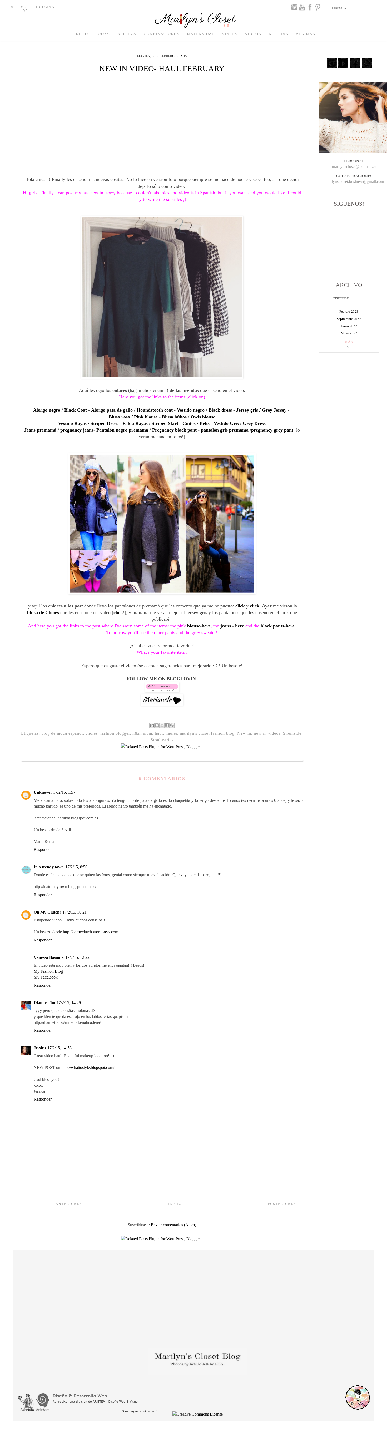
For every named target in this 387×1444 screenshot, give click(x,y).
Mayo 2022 (349, 333)
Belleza (126, 34)
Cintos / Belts (196, 423)
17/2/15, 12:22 (77, 957)
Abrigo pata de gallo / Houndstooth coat (132, 410)
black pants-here (278, 626)
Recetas (279, 34)
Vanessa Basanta (49, 957)
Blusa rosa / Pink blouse (133, 416)
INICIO (175, 1204)
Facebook (309, 7)
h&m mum (142, 733)
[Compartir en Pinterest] (172, 725)
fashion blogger (115, 733)
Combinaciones (162, 34)
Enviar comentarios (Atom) (173, 1225)
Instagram (294, 7)
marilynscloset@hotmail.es (354, 166)
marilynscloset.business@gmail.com (354, 181)
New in (244, 733)
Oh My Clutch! (47, 912)
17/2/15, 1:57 (64, 792)
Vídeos (253, 34)
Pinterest (317, 7)
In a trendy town (49, 867)
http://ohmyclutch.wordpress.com (90, 932)
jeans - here (232, 626)
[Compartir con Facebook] (167, 725)
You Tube (302, 7)
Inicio (81, 34)
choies (92, 733)
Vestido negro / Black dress (204, 410)
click (240, 606)
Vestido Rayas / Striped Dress (88, 423)
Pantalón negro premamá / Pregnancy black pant (146, 430)
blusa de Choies (43, 612)
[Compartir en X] (162, 725)
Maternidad (201, 34)
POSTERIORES (282, 1204)
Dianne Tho (44, 1002)
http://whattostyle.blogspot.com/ (87, 1067)
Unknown (43, 792)
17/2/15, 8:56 (76, 867)
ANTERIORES (69, 1204)
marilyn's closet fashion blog (207, 733)
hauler (171, 733)
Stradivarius (162, 740)
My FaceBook (46, 977)
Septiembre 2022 (349, 319)
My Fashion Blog (48, 971)
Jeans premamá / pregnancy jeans (58, 430)
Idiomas (45, 7)
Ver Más (305, 34)
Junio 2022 (349, 326)
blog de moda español (62, 733)
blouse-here (199, 626)
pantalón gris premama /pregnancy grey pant (247, 430)
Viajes (230, 34)
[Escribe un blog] (157, 725)
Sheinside (292, 733)
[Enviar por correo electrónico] (152, 725)
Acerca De (19, 9)
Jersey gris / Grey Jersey (261, 410)
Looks (103, 34)
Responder (43, 849)
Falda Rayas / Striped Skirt (150, 423)
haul (159, 733)
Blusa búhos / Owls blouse (188, 416)
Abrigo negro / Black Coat (60, 410)
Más (348, 342)
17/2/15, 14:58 (59, 1048)
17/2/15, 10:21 (74, 912)
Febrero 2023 (348, 311)
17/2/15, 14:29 (69, 1002)
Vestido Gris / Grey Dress (240, 423)
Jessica (40, 1048)
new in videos (267, 733)
